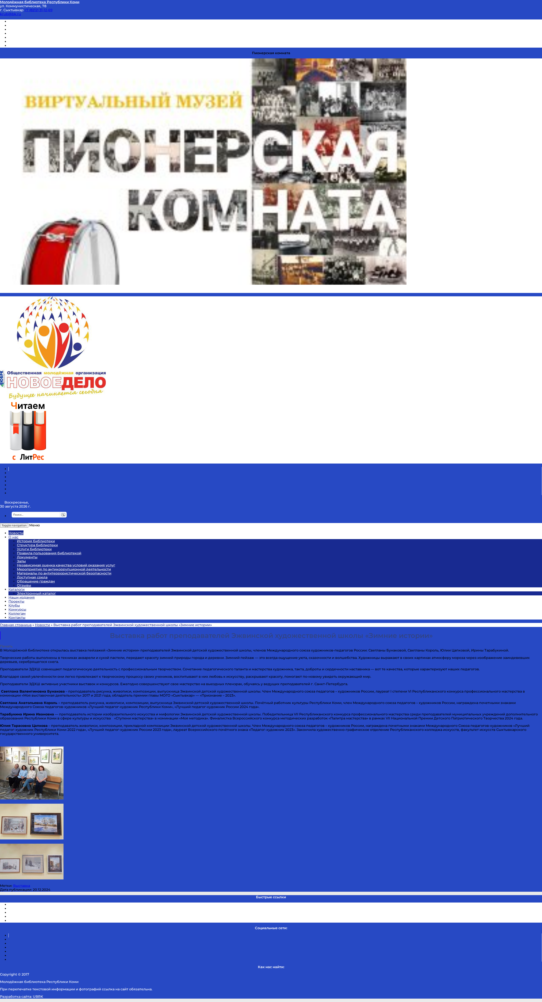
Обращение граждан (36, 581)
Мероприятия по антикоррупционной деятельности (64, 569)
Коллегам (17, 613)
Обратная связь (22, 42)
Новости (16, 533)
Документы (27, 557)
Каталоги (16, 589)
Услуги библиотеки (34, 549)
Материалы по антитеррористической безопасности (64, 573)
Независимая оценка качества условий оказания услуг (66, 565)
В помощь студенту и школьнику (37, 25)
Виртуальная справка (27, 21)
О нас (13, 537)
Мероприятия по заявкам (31, 34)
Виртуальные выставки (29, 30)
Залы (21, 561)
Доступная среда (32, 577)
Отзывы (15, 46)
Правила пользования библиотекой (49, 553)
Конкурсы (17, 609)
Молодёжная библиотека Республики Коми (39, 2)
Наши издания (21, 597)
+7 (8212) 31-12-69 (38, 10)
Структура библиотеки (37, 545)
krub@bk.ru (10, 14)
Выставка (21, 886)
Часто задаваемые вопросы (33, 38)
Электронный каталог (36, 593)
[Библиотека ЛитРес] (28, 462)
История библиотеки (36, 541)
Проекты (16, 601)
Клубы (14, 605)
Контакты (16, 618)
